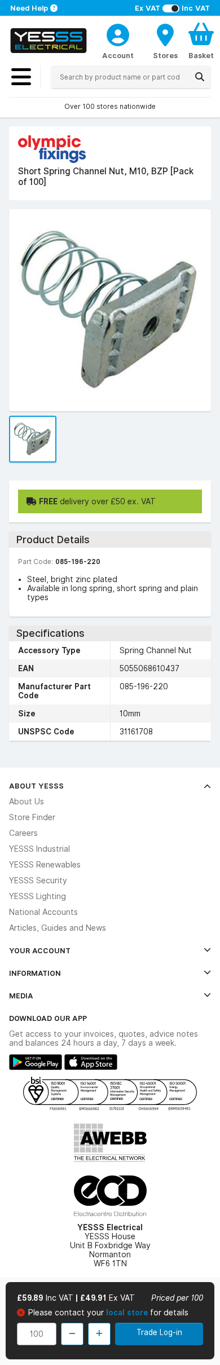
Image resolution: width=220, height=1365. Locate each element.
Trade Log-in (159, 1332)
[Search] (199, 76)
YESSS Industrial (39, 848)
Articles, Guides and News (57, 927)
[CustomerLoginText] (118, 33)
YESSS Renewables (45, 864)
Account (118, 55)
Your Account (40, 950)
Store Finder (32, 817)
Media (21, 995)
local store (128, 1312)
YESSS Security (38, 880)
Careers (23, 833)
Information (35, 972)
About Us (26, 801)
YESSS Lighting (37, 896)
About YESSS (36, 785)
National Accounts (43, 912)
